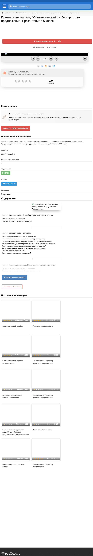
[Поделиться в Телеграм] (53, 66)
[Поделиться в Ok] (46, 66)
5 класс (5, 173)
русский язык (9, 184)
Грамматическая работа (43, 326)
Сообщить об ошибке (12, 287)
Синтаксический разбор (12, 326)
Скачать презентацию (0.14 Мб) (48, 41)
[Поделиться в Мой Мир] (49, 66)
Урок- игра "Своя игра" (43, 430)
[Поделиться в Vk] (42, 66)
